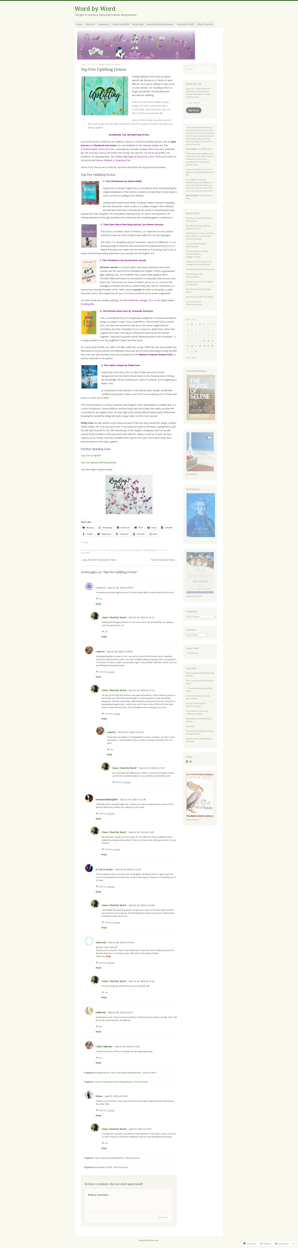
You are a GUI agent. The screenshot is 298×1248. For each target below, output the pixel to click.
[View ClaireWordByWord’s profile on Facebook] (187, 761)
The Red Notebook (128, 300)
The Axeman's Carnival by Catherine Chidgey (197, 712)
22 (188, 346)
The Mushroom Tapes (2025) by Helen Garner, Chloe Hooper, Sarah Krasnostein (200, 236)
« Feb (188, 357)
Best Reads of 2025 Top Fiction (199, 297)
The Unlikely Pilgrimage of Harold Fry (129, 156)
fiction (130, 550)
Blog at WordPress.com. (149, 1240)
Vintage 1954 (146, 300)
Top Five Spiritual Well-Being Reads (98, 462)
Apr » (194, 357)
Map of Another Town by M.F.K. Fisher (98, 560)
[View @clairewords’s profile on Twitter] (190, 761)
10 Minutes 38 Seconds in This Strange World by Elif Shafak (199, 263)
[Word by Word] (149, 45)
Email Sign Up (193, 84)
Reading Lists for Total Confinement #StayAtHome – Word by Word (125, 1072)
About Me (90, 24)
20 (208, 341)
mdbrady (101, 1012)
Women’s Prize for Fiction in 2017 (156, 354)
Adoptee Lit (104, 24)
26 (204, 346)
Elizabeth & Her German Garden (143, 145)
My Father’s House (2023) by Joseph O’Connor (198, 227)
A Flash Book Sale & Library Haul (200, 269)
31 (196, 351)
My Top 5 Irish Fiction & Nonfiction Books (196, 705)
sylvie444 (101, 942)
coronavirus (122, 550)
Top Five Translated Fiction (164, 560)
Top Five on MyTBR (91, 455)
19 (204, 341)
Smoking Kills (87, 304)
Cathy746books (104, 1046)
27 (208, 346)
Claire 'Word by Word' (110, 64)
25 (200, 346)
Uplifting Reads (150, 550)
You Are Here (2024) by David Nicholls (196, 245)
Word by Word (94, 8)
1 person (111, 672)
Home (79, 24)
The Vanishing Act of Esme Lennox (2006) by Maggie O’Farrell (197, 254)
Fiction (104, 550)
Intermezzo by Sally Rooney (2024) (194, 275)
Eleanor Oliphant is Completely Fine (113, 160)
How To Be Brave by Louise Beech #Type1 (198, 697)
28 (212, 346)
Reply (98, 604)
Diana (99, 1096)
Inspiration (138, 550)
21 (212, 341)
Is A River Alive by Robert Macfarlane (194, 303)
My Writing (137, 24)
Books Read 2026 (121, 24)
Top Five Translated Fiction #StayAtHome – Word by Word (121, 1081)
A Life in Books (104, 869)
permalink (85, 552)
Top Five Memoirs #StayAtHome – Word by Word (116, 1158)
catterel (100, 651)
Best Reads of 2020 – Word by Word (111, 1167)
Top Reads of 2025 (185, 24)
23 (192, 346)
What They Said (205, 24)
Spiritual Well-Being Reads (160, 24)
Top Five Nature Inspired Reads (97, 469)
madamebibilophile (107, 799)
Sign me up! (194, 110)
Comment (162, 1217)
